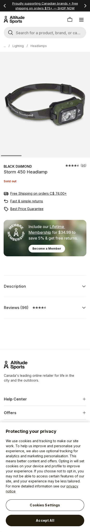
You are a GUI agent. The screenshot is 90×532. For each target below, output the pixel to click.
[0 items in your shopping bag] (70, 19)
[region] (45, 477)
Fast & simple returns (26, 201)
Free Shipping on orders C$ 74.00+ (38, 193)
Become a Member (46, 248)
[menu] (81, 19)
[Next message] (85, 5)
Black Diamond (18, 166)
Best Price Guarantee (26, 209)
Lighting (18, 46)
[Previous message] (5, 5)
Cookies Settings (45, 505)
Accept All (45, 520)
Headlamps (38, 46)
